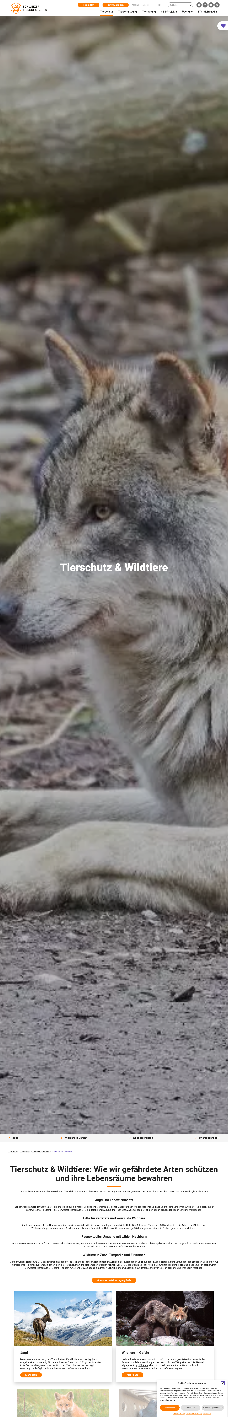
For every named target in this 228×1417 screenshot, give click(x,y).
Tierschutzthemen (40, 1151)
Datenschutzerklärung (194, 1414)
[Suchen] (190, 5)
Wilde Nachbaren (143, 1138)
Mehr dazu (31, 1374)
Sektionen (71, 1228)
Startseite (13, 1151)
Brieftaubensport (209, 1138)
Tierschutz (25, 1151)
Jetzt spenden (116, 5)
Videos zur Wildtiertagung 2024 (114, 1280)
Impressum (207, 1414)
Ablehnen (191, 1408)
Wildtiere (143, 1365)
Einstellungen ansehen (213, 1408)
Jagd (15, 1138)
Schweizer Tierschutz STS (150, 1225)
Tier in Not (88, 5)
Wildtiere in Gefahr (76, 1138)
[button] (222, 1383)
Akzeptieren (170, 1408)
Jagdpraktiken (125, 1206)
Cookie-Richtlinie (179, 1414)
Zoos (157, 1261)
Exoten (163, 1267)
